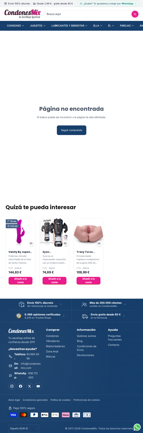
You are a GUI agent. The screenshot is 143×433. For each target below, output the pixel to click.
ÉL (109, 25)
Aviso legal (14, 399)
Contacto (113, 344)
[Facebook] (20, 386)
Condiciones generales (35, 399)
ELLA (96, 25)
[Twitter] (29, 386)
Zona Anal (52, 351)
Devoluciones (85, 355)
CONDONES (14, 25)
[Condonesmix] (22, 14)
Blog (79, 341)
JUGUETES (36, 25)
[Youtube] (38, 386)
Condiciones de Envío (86, 348)
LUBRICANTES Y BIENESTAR (67, 25)
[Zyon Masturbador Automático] (54, 232)
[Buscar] (134, 14)
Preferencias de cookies (86, 399)
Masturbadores (55, 346)
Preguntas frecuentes (115, 337)
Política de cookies (61, 399)
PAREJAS (125, 25)
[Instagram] (11, 386)
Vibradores (53, 341)
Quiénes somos (86, 336)
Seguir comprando (71, 130)
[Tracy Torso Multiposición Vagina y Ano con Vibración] (88, 232)
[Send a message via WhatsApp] (137, 427)
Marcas (50, 356)
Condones (52, 336)
